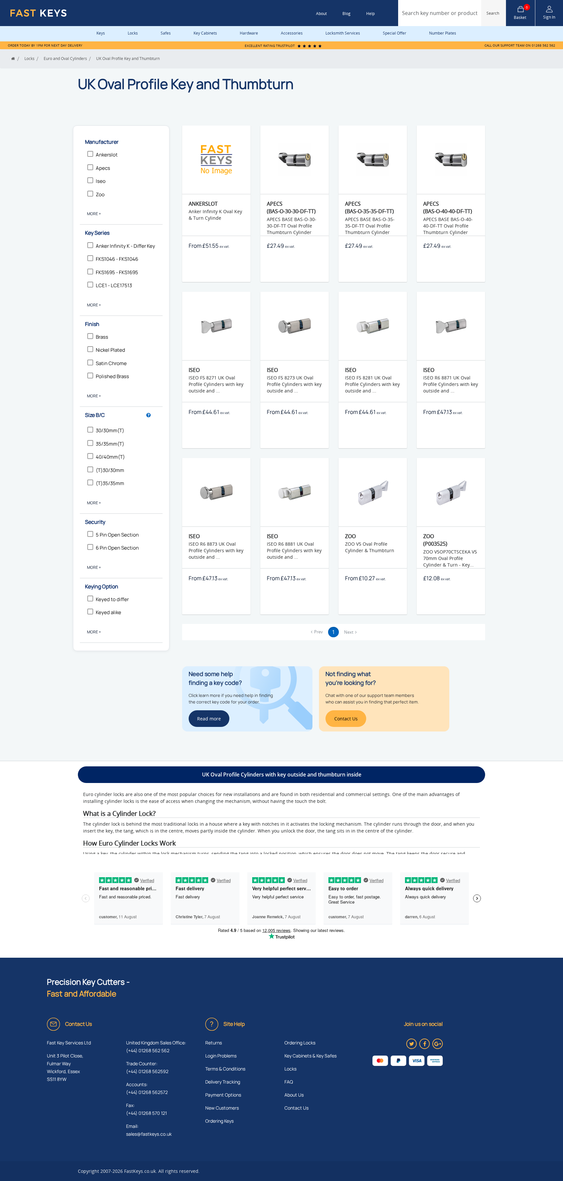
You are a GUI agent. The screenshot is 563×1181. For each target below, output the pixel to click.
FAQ (288, 1082)
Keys (100, 33)
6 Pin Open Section (117, 547)
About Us (294, 1095)
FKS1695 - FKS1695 (117, 272)
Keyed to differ (112, 599)
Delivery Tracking (222, 1082)
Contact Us (296, 1108)
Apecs (103, 168)
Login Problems (221, 1056)
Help (370, 13)
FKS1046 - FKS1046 (117, 259)
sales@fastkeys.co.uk (149, 1134)
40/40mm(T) (110, 456)
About (321, 13)
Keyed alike (108, 612)
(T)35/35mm (110, 483)
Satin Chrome (111, 363)
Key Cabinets (205, 33)
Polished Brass (112, 376)
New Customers (222, 1108)
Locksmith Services (342, 33)
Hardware (249, 33)
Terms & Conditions (225, 1069)
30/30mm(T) (110, 430)
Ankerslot (107, 154)
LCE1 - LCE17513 (114, 285)
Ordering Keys (219, 1121)
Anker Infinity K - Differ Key (125, 246)
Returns (213, 1043)
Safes (166, 33)
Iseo (101, 181)
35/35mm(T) (110, 443)
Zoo (100, 194)
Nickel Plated (110, 350)
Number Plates (442, 33)
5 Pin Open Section (117, 534)
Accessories (292, 33)
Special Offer (394, 33)
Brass (102, 336)
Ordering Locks (299, 1043)
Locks (133, 33)
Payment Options (223, 1095)
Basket (521, 13)
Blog (346, 13)
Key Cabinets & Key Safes (310, 1056)
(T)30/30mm (110, 470)
